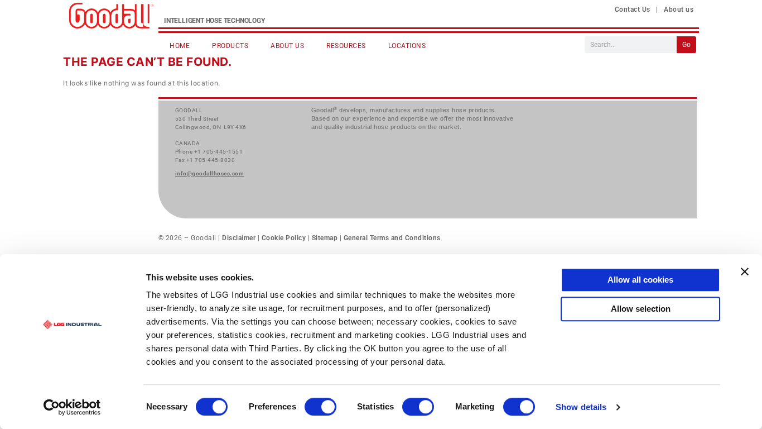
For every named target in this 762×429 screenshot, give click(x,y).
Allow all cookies (640, 279)
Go (686, 45)
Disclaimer (240, 238)
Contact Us (632, 9)
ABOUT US (287, 46)
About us (678, 9)
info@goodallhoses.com (209, 173)
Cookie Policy (284, 238)
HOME (180, 46)
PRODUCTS (230, 46)
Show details (581, 407)
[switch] (320, 407)
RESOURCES (346, 46)
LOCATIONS (407, 46)
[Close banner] (745, 271)
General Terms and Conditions (391, 238)
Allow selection (641, 308)
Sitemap (325, 238)
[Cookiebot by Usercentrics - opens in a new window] (72, 407)
